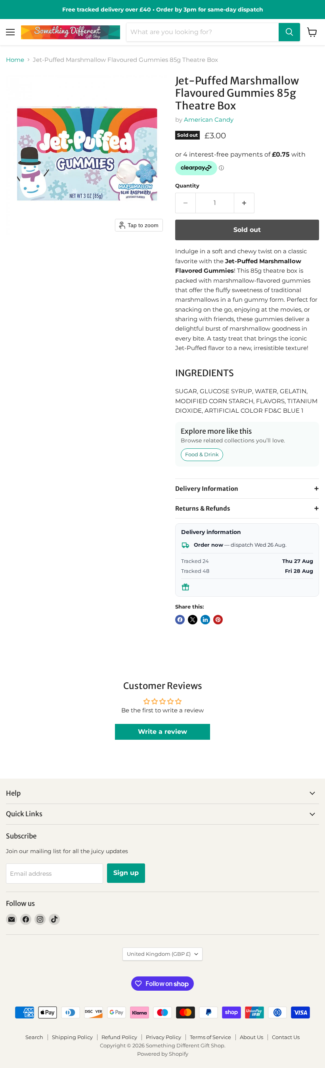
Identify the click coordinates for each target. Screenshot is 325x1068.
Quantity (187, 186)
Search (34, 1037)
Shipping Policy (72, 1037)
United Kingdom (159, 954)
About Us (251, 1037)
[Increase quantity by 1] (244, 203)
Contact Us (286, 1037)
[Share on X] (192, 619)
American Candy (208, 119)
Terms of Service (210, 1037)
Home (15, 59)
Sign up (126, 873)
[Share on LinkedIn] (205, 619)
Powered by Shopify (162, 1054)
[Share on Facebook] (180, 619)
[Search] (289, 32)
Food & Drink (202, 454)
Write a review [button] (162, 731)
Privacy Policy (163, 1037)
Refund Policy (119, 1037)
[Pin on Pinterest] (218, 619)
